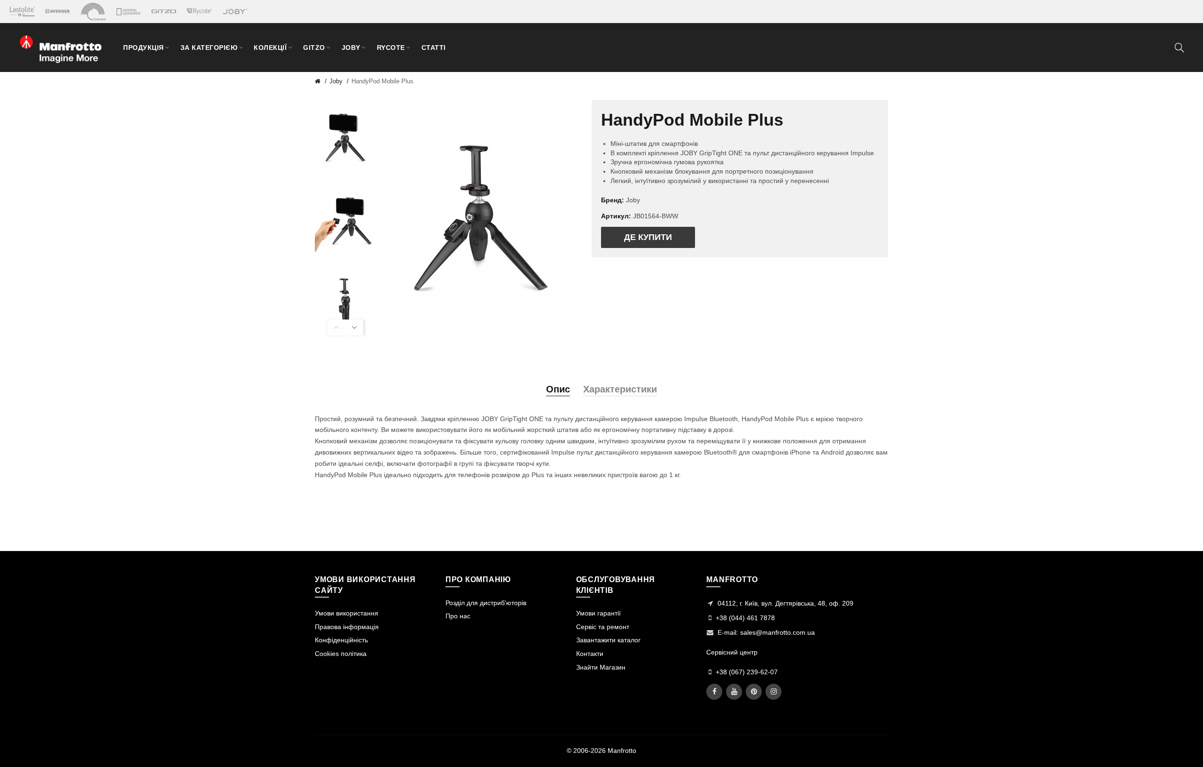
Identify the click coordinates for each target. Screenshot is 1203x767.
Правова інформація (347, 627)
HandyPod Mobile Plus (383, 81)
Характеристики (620, 389)
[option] (345, 139)
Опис (558, 389)
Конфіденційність (341, 640)
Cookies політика (341, 653)
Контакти (589, 653)
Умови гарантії (598, 613)
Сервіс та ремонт (602, 627)
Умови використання (346, 613)
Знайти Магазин (600, 667)
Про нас (457, 616)
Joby (336, 81)
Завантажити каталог (608, 640)
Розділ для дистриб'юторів (485, 603)
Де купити (648, 237)
